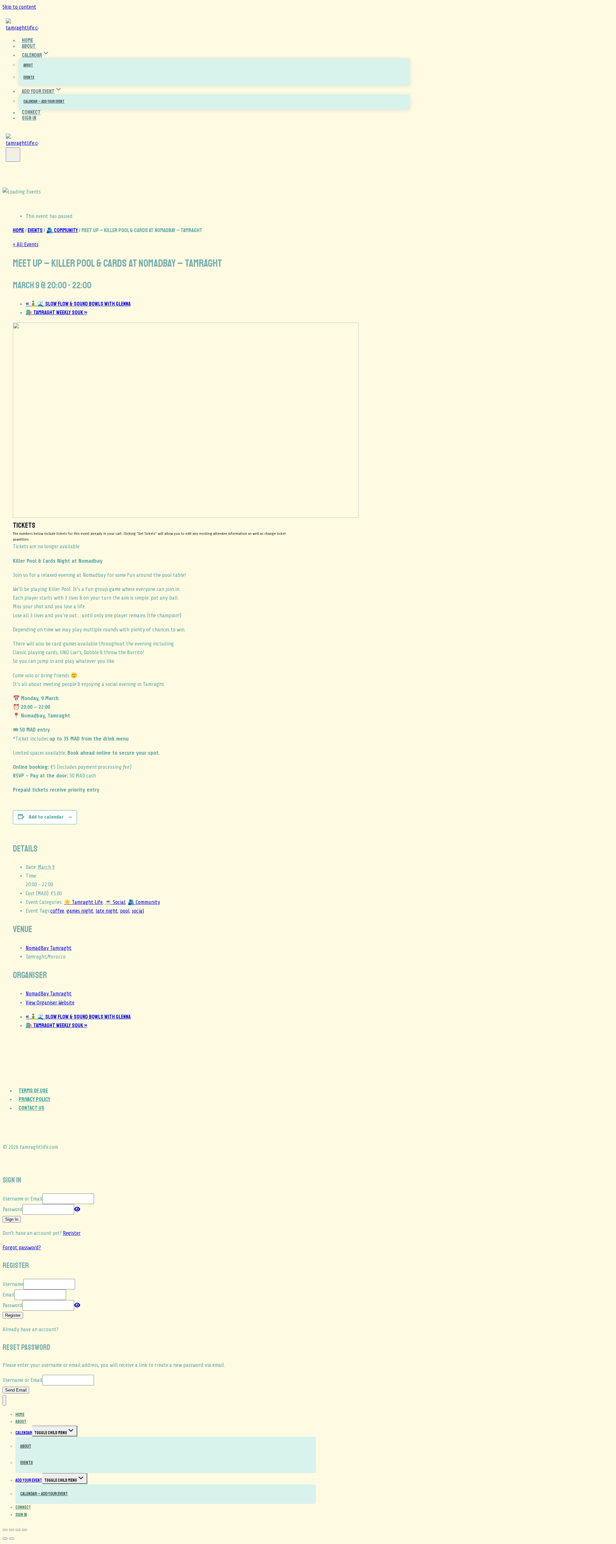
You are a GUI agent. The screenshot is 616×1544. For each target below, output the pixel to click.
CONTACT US (31, 1108)
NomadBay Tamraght (49, 948)
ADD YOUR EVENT (28, 1480)
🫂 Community (144, 902)
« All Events (25, 244)
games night (79, 911)
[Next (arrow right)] (11, 1539)
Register (72, 1233)
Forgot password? (22, 1248)
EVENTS (28, 77)
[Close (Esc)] (24, 1530)
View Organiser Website (50, 1003)
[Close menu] (4, 1400)
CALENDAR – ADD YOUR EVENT (43, 101)
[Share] (18, 1530)
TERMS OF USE (33, 1090)
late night (107, 911)
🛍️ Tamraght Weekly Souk (56, 312)
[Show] (77, 1209)
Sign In (29, 118)
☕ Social (115, 902)
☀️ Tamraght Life (83, 902)
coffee (57, 911)
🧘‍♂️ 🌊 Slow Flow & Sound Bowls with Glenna (78, 303)
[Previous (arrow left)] (5, 1539)
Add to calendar (46, 817)
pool (125, 911)
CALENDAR (23, 1433)
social (138, 911)
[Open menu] (13, 154)
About (29, 46)
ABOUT (28, 65)
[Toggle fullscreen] (11, 1530)
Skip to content (19, 7)
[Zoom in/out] (5, 1530)
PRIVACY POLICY (34, 1099)
